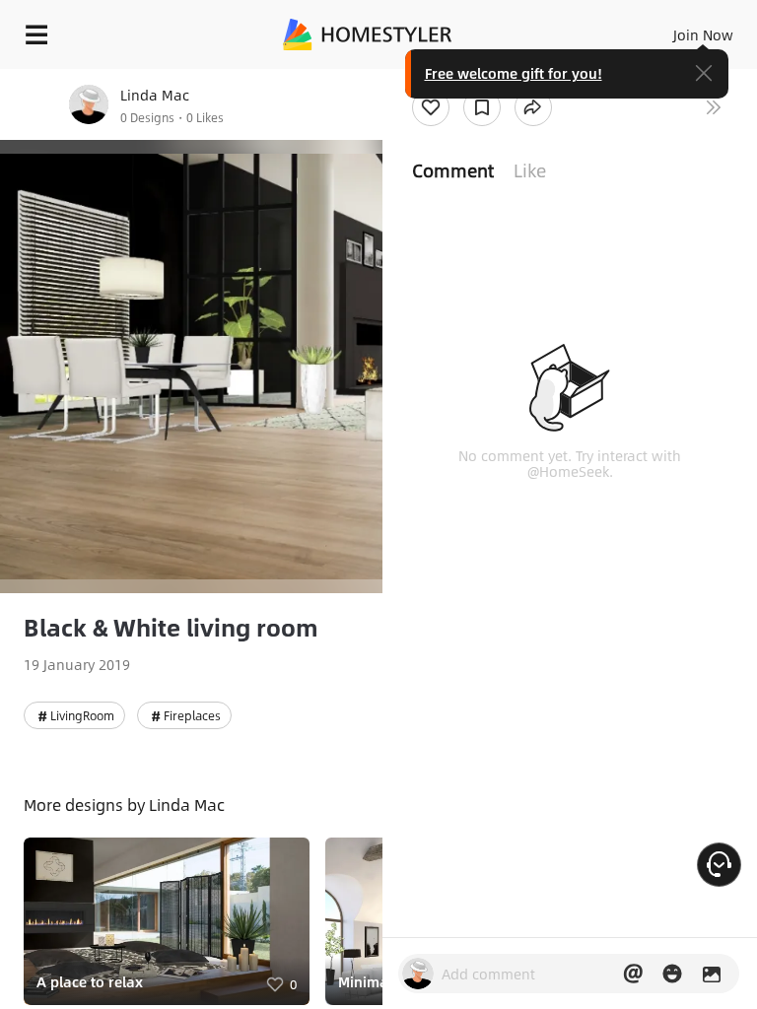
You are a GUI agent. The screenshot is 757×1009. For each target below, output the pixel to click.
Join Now (703, 34)
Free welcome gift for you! (513, 73)
